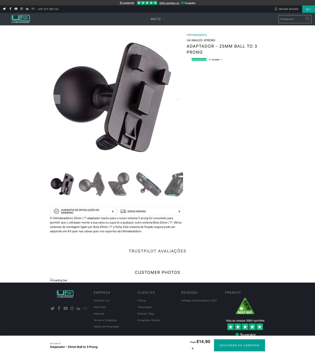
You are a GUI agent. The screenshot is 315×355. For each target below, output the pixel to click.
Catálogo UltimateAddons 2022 (199, 300)
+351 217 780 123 (48, 9)
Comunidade (144, 307)
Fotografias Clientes (148, 320)
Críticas (141, 300)
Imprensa (99, 313)
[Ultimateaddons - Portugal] (20, 19)
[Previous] (55, 99)
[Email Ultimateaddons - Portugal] (32, 9)
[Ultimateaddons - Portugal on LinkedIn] (27, 9)
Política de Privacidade (106, 326)
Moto (156, 19)
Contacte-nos (101, 300)
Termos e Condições (105, 320)
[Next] (178, 99)
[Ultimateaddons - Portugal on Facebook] (9, 9)
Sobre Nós (100, 307)
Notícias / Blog (145, 313)
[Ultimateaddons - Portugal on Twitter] (4, 9)
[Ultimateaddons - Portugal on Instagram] (21, 9)
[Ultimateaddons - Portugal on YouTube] (15, 9)
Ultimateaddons (197, 34)
